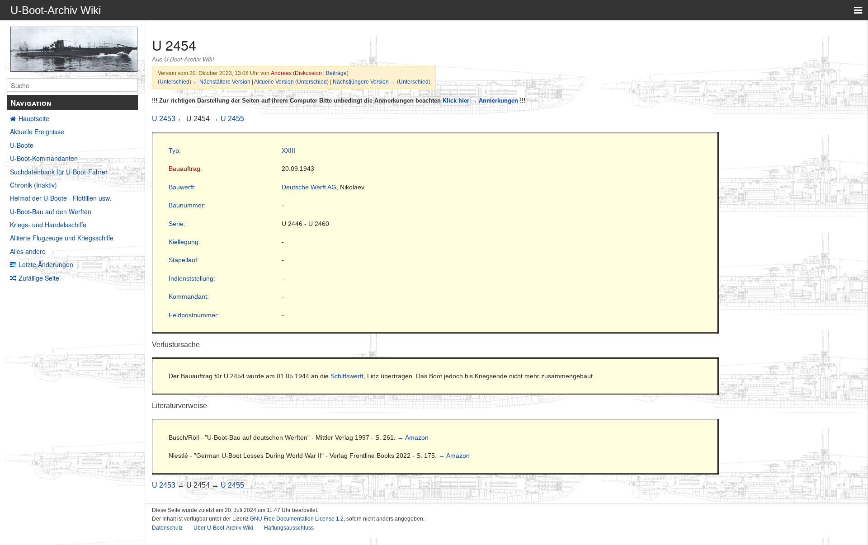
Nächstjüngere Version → (364, 82)
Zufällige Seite (39, 277)
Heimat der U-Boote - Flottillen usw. (60, 197)
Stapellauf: (184, 259)
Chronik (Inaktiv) (33, 184)
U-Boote (21, 145)
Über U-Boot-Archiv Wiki (223, 528)
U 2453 (163, 118)
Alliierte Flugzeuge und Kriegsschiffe (61, 237)
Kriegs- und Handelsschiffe (48, 224)
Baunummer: (187, 205)
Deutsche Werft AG (309, 187)
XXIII (288, 150)
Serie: (177, 223)
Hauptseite (34, 118)
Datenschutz (167, 528)
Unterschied (174, 82)
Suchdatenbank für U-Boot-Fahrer (59, 171)
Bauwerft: (182, 187)
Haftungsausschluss (289, 528)
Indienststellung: (192, 278)
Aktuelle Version (274, 82)
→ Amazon (413, 437)
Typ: (175, 150)
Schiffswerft (346, 376)
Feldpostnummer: (194, 315)
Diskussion (308, 73)
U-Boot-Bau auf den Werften (50, 211)
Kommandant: (189, 296)
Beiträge (336, 73)
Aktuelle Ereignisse (37, 131)
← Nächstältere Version (221, 82)
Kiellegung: (184, 241)
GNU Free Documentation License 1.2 (297, 519)
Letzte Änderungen (46, 264)
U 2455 (232, 118)
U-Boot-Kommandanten (44, 158)
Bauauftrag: (185, 168)
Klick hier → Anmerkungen (480, 100)
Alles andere (28, 251)
